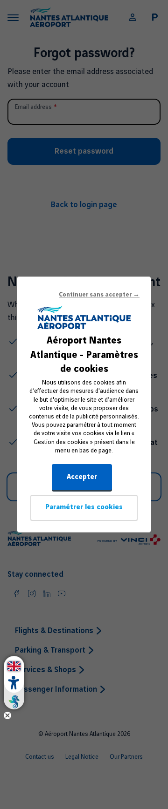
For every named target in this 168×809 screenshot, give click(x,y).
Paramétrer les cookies (84, 507)
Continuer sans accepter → (99, 294)
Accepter (82, 477)
